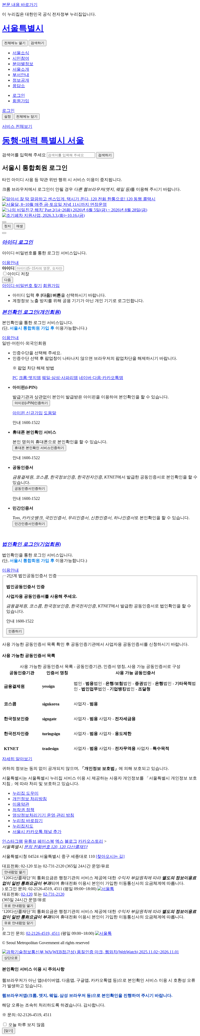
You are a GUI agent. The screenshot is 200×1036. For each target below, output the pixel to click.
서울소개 (20, 69)
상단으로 (11, 958)
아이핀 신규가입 (27, 413)
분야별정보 (22, 64)
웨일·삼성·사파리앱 (60, 377)
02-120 (27, 894)
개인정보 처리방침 (29, 799)
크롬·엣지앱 (30, 377)
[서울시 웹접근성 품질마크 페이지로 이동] (90, 952)
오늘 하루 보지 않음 (26, 1024)
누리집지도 (22, 826)
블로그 (71, 841)
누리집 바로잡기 (27, 820)
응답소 (18, 85)
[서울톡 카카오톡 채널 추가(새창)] (105, 889)
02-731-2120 (53, 894)
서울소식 (20, 53)
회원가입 (20, 101)
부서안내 (20, 75)
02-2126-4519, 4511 (43, 933)
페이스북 (46, 841)
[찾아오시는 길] (110, 856)
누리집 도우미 (25, 793)
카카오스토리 (90, 841)
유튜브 (30, 841)
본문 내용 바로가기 (20, 4)
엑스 (59, 841)
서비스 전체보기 (17, 126)
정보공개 (20, 80)
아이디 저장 (18, 274)
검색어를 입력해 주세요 (24, 155)
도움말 (50, 413)
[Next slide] (4, 233)
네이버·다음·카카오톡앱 (101, 377)
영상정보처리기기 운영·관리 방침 (43, 815)
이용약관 (20, 804)
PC (15, 377)
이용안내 (10, 262)
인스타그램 (12, 841)
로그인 (18, 95)
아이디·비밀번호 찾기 (22, 285)
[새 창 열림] (78, 199)
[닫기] (8, 1031)
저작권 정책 (23, 809)
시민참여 (20, 58)
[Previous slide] (4, 222)
